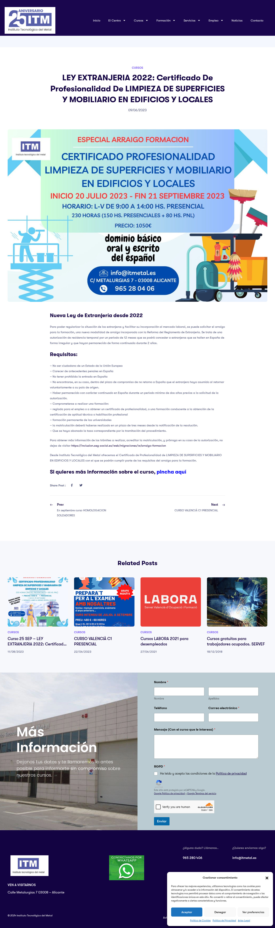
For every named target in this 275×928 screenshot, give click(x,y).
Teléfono (160, 708)
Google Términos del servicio (201, 793)
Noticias (237, 20)
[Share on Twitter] (81, 485)
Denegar (220, 912)
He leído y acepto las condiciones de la (203, 773)
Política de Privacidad (224, 920)
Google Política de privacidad (169, 793)
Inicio (96, 20)
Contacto (257, 20)
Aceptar (186, 912)
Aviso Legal (244, 920)
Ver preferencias (253, 912)
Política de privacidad (231, 773)
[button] (267, 878)
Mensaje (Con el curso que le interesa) (184, 729)
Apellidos (213, 698)
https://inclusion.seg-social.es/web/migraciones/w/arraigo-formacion (118, 445)
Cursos (137, 67)
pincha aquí (171, 472)
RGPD (159, 766)
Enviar (161, 821)
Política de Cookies (200, 920)
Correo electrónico (223, 708)
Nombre (159, 698)
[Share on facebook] (72, 485)
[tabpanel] (38, 615)
